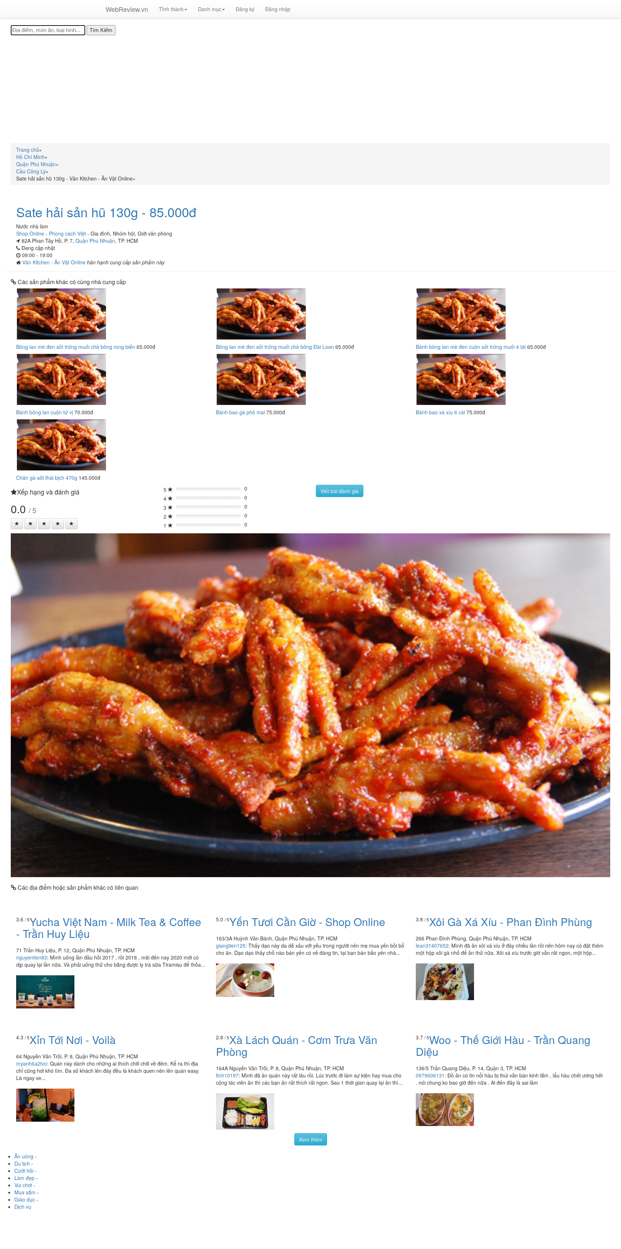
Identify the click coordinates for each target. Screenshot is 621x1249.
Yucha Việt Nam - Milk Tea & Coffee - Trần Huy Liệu (108, 927)
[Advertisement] (310, 89)
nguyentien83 (31, 957)
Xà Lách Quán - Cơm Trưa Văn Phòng (296, 1045)
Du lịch (22, 1163)
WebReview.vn (127, 9)
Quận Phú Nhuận (95, 240)
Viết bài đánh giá (340, 490)
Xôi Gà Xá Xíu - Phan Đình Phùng (510, 921)
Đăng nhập (277, 9)
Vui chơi (23, 1185)
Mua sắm (25, 1192)
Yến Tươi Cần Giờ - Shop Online (307, 921)
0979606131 (430, 1075)
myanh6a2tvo (31, 1063)
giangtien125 (230, 945)
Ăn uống (23, 1156)
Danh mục (209, 9)
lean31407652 (432, 945)
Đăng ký (245, 9)
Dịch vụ (22, 1206)
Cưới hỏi (23, 1170)
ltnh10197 (227, 1075)
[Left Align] (17, 523)
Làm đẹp (24, 1177)
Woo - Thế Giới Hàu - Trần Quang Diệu (503, 1045)
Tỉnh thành (171, 9)
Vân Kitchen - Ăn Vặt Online (54, 262)
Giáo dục (24, 1199)
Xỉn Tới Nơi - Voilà (72, 1039)
